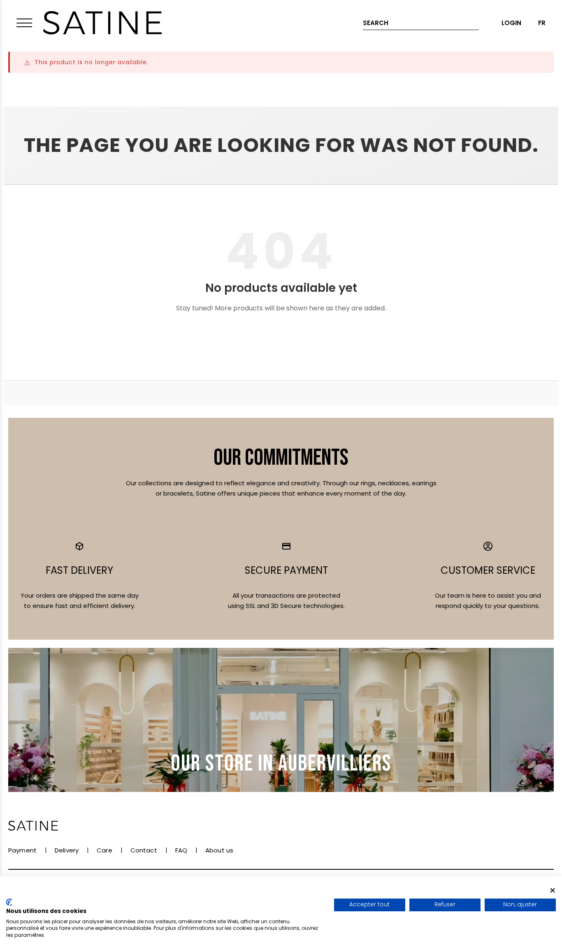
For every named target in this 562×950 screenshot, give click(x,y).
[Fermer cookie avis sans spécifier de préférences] (552, 890)
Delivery (67, 850)
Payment (22, 850)
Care (104, 850)
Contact (143, 850)
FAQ (181, 850)
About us (219, 850)
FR (542, 23)
